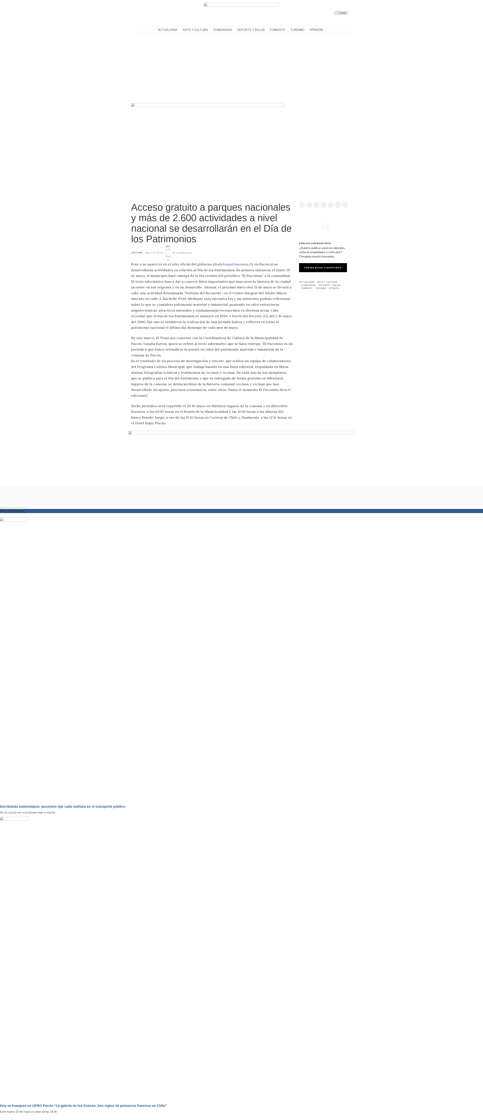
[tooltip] (142, 13)
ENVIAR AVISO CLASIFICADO (323, 268)
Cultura (136, 252)
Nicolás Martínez (182, 252)
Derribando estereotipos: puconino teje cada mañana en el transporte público (62, 806)
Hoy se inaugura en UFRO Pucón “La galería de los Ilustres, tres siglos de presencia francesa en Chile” (83, 1106)
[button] (241, 92)
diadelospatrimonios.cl (233, 264)
